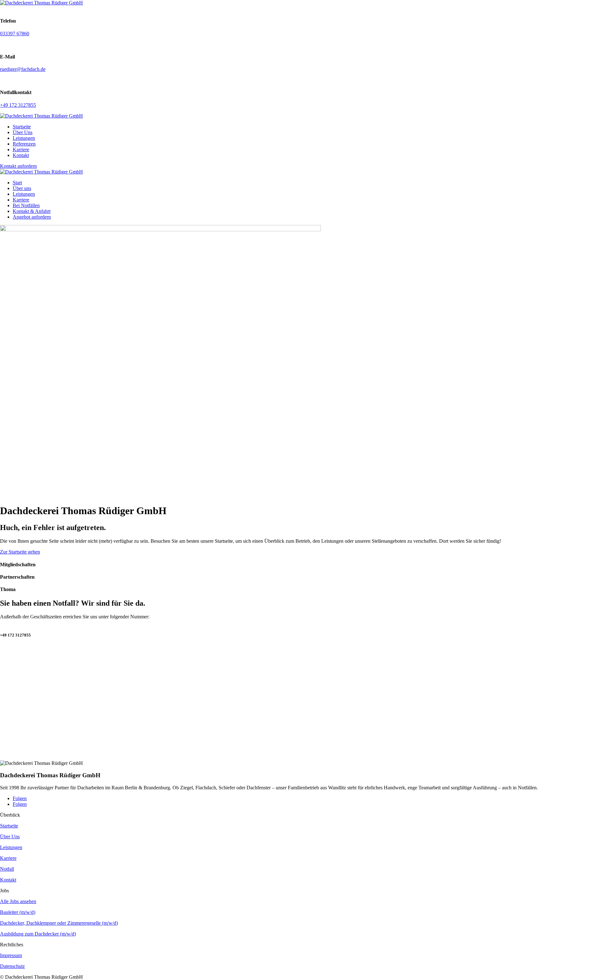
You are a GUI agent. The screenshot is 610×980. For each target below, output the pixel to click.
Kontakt (21, 155)
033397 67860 (14, 33)
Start (17, 182)
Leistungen (24, 138)
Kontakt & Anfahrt (32, 211)
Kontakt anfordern (18, 166)
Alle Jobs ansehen (18, 901)
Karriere (21, 149)
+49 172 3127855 (18, 105)
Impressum (11, 955)
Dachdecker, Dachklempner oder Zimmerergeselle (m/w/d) (59, 923)
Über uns (22, 188)
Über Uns (22, 132)
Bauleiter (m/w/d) (17, 912)
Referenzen (24, 143)
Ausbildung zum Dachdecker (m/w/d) (38, 933)
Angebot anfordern (32, 217)
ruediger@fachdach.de (22, 69)
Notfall (7, 869)
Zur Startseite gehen (20, 552)
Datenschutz (12, 966)
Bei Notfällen (26, 205)
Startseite (22, 126)
